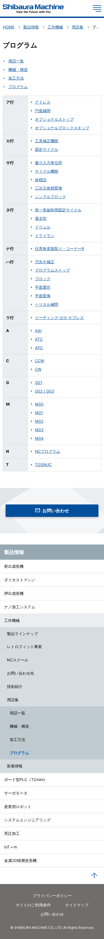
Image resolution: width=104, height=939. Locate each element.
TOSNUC (43, 464)
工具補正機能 (46, 140)
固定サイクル (46, 149)
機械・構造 (19, 726)
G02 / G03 (44, 391)
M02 (39, 421)
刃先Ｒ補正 (44, 261)
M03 (39, 429)
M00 (39, 404)
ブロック (42, 278)
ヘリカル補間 (46, 304)
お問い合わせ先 (20, 673)
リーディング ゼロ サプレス (59, 317)
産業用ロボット (17, 806)
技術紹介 (14, 686)
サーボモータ (15, 793)
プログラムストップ (52, 270)
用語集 (13, 699)
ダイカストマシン (19, 579)
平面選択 (42, 287)
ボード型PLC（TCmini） (25, 779)
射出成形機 (14, 566)
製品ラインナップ (22, 633)
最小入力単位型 (48, 162)
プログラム (19, 752)
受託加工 (12, 833)
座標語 (41, 179)
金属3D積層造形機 (20, 860)
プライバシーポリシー (52, 895)
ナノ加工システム (19, 606)
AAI (38, 330)
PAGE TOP (94, 876)
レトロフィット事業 (24, 646)
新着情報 (14, 766)
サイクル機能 (46, 171)
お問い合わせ (55, 510)
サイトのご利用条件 (33, 905)
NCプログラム (47, 451)
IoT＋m (10, 847)
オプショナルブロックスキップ (62, 127)
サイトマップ (76, 905)
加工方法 (17, 739)
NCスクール (17, 659)
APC (39, 347)
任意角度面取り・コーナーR (59, 248)
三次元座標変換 (48, 188)
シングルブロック (50, 196)
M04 (39, 438)
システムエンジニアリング (27, 819)
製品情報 (14, 552)
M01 (39, 412)
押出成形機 (14, 593)
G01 (38, 382)
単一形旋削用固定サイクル (58, 209)
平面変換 (42, 295)
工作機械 (12, 620)
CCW (39, 360)
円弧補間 (42, 110)
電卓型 (41, 218)
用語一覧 (17, 713)
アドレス (42, 102)
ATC (39, 339)
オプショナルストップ (54, 119)
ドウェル (42, 227)
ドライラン (44, 235)
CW (38, 369)
